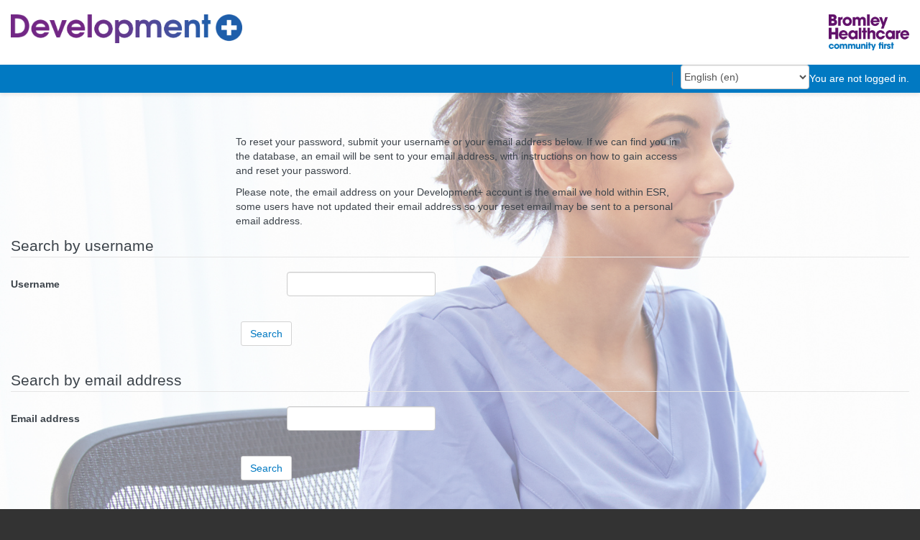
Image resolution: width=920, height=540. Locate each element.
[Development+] (126, 28)
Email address (45, 418)
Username (35, 284)
